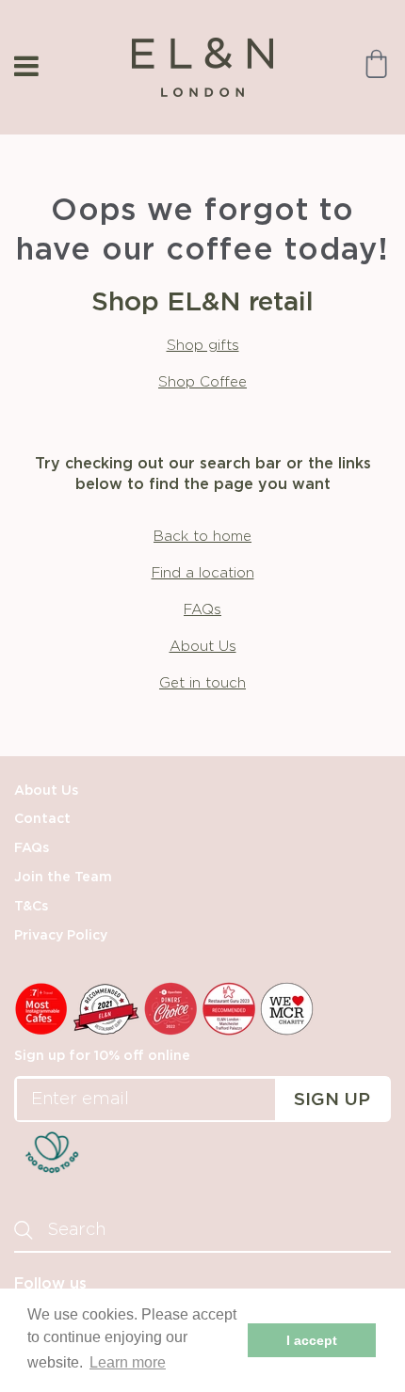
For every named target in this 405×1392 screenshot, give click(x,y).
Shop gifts (203, 346)
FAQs (202, 610)
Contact (42, 819)
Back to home (202, 537)
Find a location (203, 573)
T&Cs (31, 906)
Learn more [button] (127, 1362)
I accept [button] (311, 1340)
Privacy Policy (60, 935)
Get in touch (202, 683)
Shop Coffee (202, 382)
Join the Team (63, 877)
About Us (203, 647)
